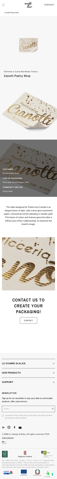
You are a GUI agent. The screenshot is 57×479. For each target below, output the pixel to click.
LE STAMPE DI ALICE (14, 363)
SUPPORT (7, 382)
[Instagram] (10, 428)
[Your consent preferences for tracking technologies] (52, 474)
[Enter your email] (52, 408)
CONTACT (49, 5)
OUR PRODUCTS (11, 373)
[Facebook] (15, 428)
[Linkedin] (4, 428)
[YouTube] (21, 429)
